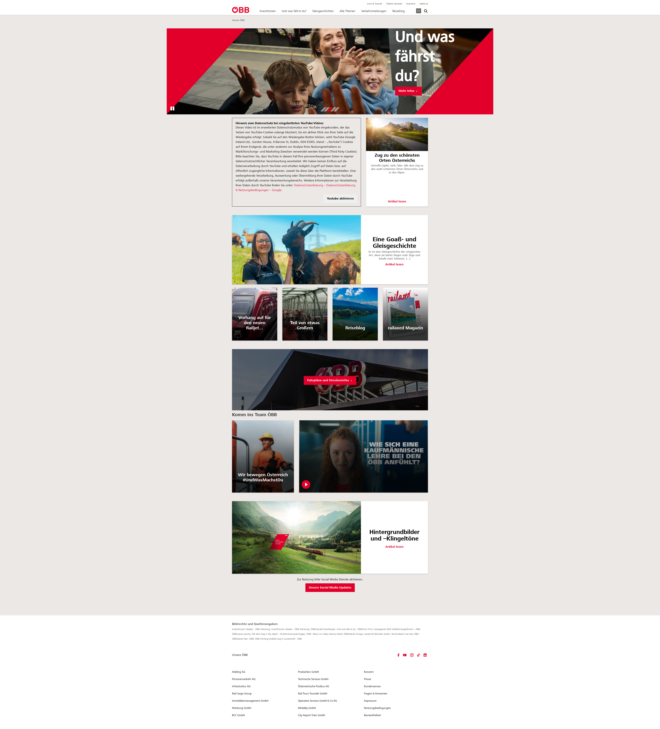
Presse (367, 679)
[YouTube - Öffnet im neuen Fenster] (405, 655)
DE (418, 10)
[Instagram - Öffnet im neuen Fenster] (412, 655)
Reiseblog (398, 11)
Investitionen (268, 11)
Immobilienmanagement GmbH (250, 701)
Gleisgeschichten (323, 11)
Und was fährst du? (294, 11)
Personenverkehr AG (244, 679)
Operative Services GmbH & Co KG (317, 701)
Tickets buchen (394, 3)
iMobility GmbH (307, 708)
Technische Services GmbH (313, 679)
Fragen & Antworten (375, 693)
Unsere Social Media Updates (330, 587)
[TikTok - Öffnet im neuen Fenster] (418, 655)
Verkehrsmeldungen (373, 11)
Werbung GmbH (241, 708)
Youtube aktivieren (340, 198)
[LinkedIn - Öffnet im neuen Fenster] (425, 655)
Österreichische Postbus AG (313, 686)
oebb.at (424, 3)
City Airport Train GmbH (311, 715)
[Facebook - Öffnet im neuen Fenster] (398, 655)
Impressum (370, 701)
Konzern (369, 672)
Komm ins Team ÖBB (254, 415)
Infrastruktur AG (241, 686)
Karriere (410, 3)
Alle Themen (347, 11)
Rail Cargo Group (242, 693)
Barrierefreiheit (372, 715)
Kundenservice (372, 686)
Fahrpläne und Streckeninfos (328, 380)
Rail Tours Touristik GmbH (312, 693)
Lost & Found (374, 3)
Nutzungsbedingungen (377, 708)
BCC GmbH (238, 715)
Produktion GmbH (308, 672)
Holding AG (238, 672)
